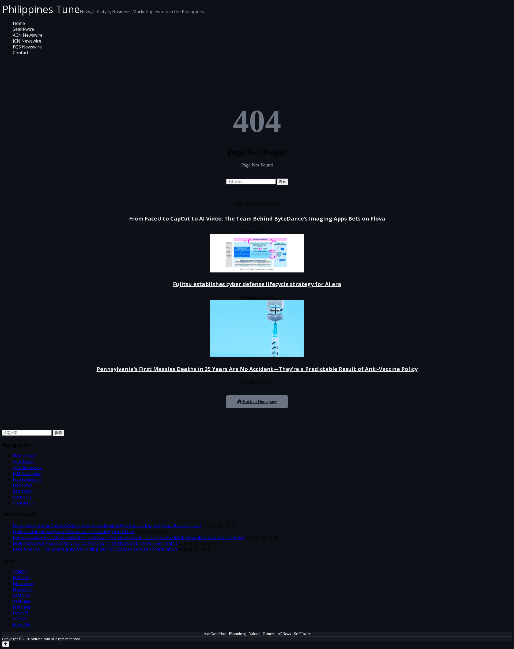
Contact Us (24, 503)
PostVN (20, 613)
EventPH (21, 625)
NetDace (21, 607)
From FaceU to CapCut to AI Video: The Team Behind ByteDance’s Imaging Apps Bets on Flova (257, 218)
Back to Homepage (259, 401)
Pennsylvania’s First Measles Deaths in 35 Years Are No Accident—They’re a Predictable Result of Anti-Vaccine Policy (257, 369)
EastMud (22, 595)
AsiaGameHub (215, 634)
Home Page (24, 456)
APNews (284, 634)
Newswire (23, 589)
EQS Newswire (27, 47)
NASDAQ (22, 577)
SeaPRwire (23, 29)
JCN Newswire (27, 41)
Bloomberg (24, 583)
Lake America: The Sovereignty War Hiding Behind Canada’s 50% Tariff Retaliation (95, 549)
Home (19, 23)
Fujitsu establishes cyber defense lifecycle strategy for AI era (257, 284)
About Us (22, 497)
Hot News (23, 485)
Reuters (268, 634)
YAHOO (20, 572)
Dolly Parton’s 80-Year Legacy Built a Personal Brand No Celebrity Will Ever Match (95, 543)
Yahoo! (254, 634)
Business (22, 491)
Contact (20, 53)
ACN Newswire (28, 35)
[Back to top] (5, 644)
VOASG (20, 619)
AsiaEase (22, 601)
